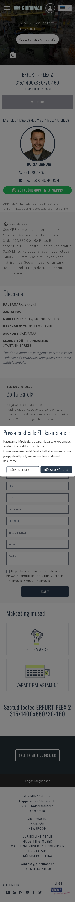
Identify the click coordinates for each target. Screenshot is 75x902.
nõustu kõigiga (56, 470)
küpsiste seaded (22, 470)
